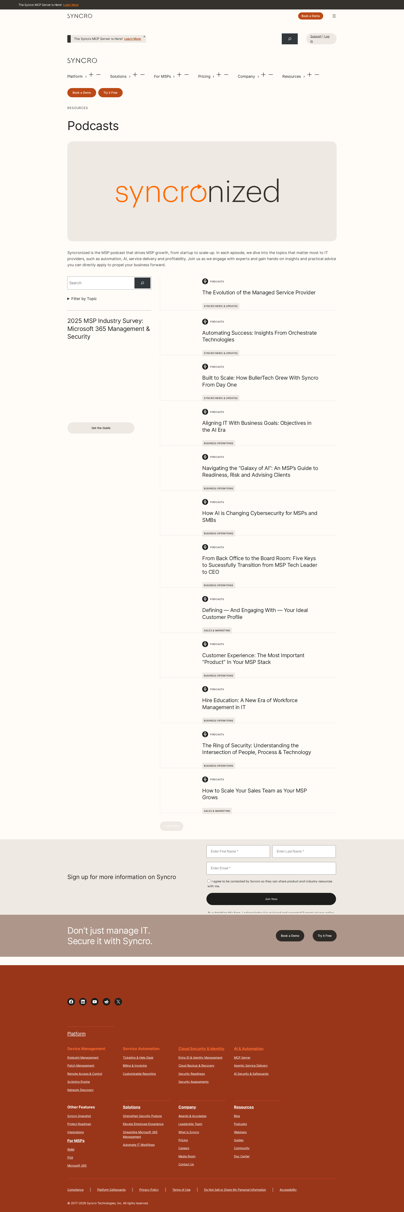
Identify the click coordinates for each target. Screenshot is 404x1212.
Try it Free (110, 92)
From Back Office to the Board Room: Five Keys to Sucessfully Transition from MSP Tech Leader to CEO (259, 565)
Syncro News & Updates (221, 306)
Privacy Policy (149, 1189)
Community (242, 1148)
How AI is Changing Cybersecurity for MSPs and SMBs (260, 516)
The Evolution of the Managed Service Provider (259, 292)
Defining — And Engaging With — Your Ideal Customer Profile (255, 613)
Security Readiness (191, 1073)
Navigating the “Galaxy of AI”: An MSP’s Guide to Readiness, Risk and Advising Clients (260, 471)
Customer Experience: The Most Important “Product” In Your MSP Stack (253, 658)
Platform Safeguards (111, 1189)
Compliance (75, 1189)
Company (247, 76)
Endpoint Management (82, 1057)
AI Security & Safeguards (251, 1073)
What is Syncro (188, 1132)
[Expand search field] (290, 38)
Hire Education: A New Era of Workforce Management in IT (250, 703)
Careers (183, 1148)
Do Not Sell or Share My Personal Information (235, 1189)
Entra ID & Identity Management (200, 1057)
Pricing (204, 76)
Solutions (119, 76)
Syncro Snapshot (79, 1116)
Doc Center (242, 1156)
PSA (70, 1157)
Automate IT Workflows (139, 1144)
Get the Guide (101, 428)
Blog (237, 1116)
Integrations (75, 1132)
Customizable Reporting (139, 1073)
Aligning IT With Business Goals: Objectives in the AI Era (256, 426)
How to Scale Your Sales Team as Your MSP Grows (254, 794)
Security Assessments (193, 1081)
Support (316, 36)
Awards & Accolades (192, 1116)
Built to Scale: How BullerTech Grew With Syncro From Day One (260, 381)
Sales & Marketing (217, 630)
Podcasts (240, 1124)
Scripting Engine (78, 1081)
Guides (238, 1140)
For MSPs (163, 76)
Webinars (240, 1132)
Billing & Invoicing (135, 1065)
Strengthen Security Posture (142, 1116)
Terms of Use (181, 1189)
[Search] (142, 283)
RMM (70, 1149)
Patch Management (80, 1065)
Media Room (186, 1156)
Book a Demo (311, 16)
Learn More (132, 39)
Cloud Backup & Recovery (196, 1065)
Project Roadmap (79, 1124)
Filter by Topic (84, 298)
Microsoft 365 (77, 1165)
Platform (75, 76)
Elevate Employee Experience (143, 1124)
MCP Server (242, 1057)
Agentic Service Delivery (251, 1065)
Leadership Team (190, 1124)
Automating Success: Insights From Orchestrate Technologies (259, 336)
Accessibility (288, 1189)
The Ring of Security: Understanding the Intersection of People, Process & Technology (256, 748)
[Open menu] (334, 15)
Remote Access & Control (84, 1073)
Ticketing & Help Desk (138, 1057)
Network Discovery (80, 1090)
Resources (292, 76)
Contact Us (186, 1164)
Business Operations (218, 443)
